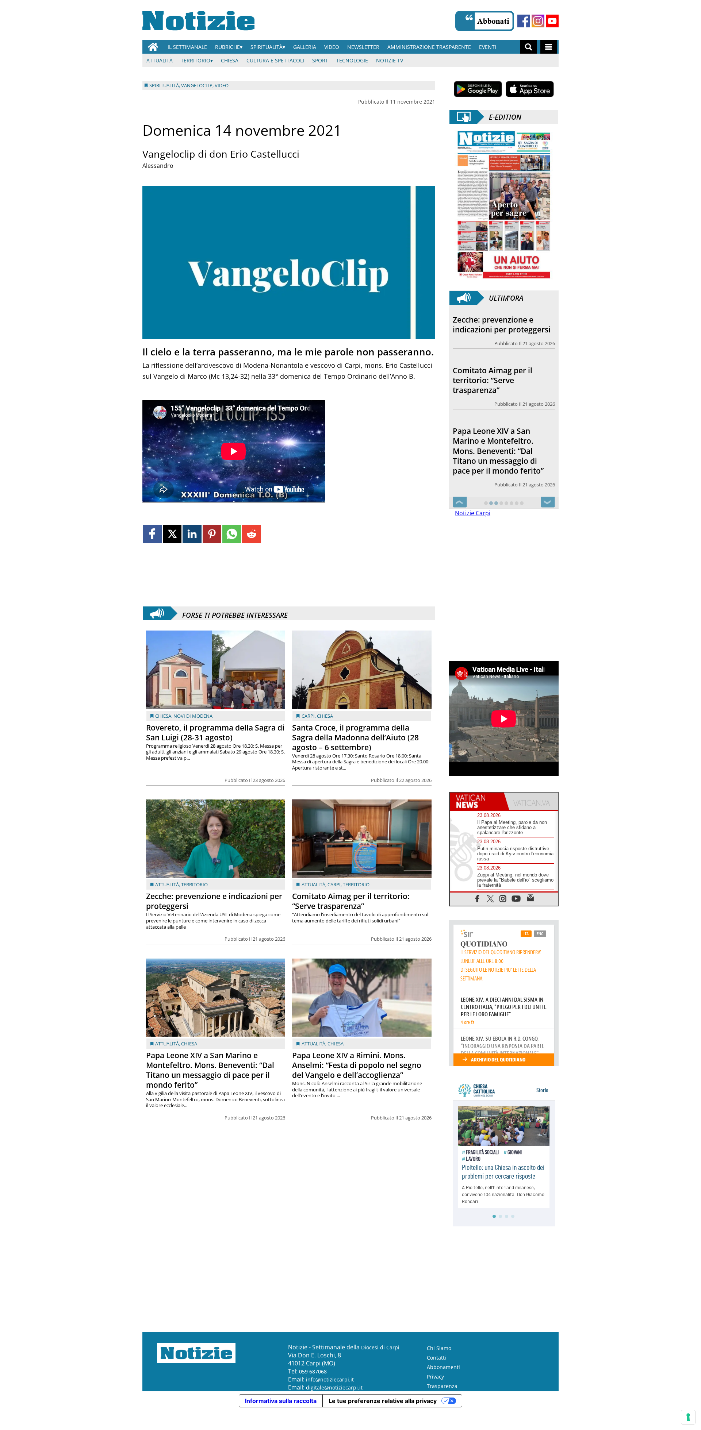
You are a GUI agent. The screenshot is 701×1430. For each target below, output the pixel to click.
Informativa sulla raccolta (281, 1400)
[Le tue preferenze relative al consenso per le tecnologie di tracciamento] (688, 1417)
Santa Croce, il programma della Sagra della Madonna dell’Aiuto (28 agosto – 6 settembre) (355, 737)
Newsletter (363, 46)
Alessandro (157, 166)
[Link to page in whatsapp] (231, 534)
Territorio (195, 60)
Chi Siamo (439, 1348)
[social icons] (477, 898)
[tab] (477, 801)
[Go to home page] (153, 47)
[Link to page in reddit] (251, 534)
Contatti (436, 1357)
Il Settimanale (187, 46)
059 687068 (313, 1371)
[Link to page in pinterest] (212, 534)
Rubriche (227, 46)
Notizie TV (389, 60)
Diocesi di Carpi (380, 1347)
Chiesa (229, 60)
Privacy (435, 1376)
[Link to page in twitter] (172, 534)
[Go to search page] (528, 47)
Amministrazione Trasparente (429, 46)
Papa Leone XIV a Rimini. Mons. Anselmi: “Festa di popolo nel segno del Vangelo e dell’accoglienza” (356, 1065)
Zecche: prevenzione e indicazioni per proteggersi (214, 901)
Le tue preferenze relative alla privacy (383, 1400)
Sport (320, 60)
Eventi (487, 46)
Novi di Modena (192, 716)
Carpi (308, 716)
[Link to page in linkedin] (192, 534)
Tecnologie (352, 60)
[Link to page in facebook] (152, 534)
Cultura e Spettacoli (275, 60)
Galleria (304, 46)
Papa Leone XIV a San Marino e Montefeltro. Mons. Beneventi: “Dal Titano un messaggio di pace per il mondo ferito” (210, 1070)
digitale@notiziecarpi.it (334, 1387)
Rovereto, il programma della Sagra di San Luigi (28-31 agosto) (215, 732)
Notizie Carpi (472, 513)
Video (331, 46)
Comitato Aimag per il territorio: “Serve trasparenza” (351, 901)
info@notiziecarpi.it (330, 1379)
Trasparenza (442, 1386)
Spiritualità (266, 46)
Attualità (159, 60)
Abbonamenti (443, 1367)
